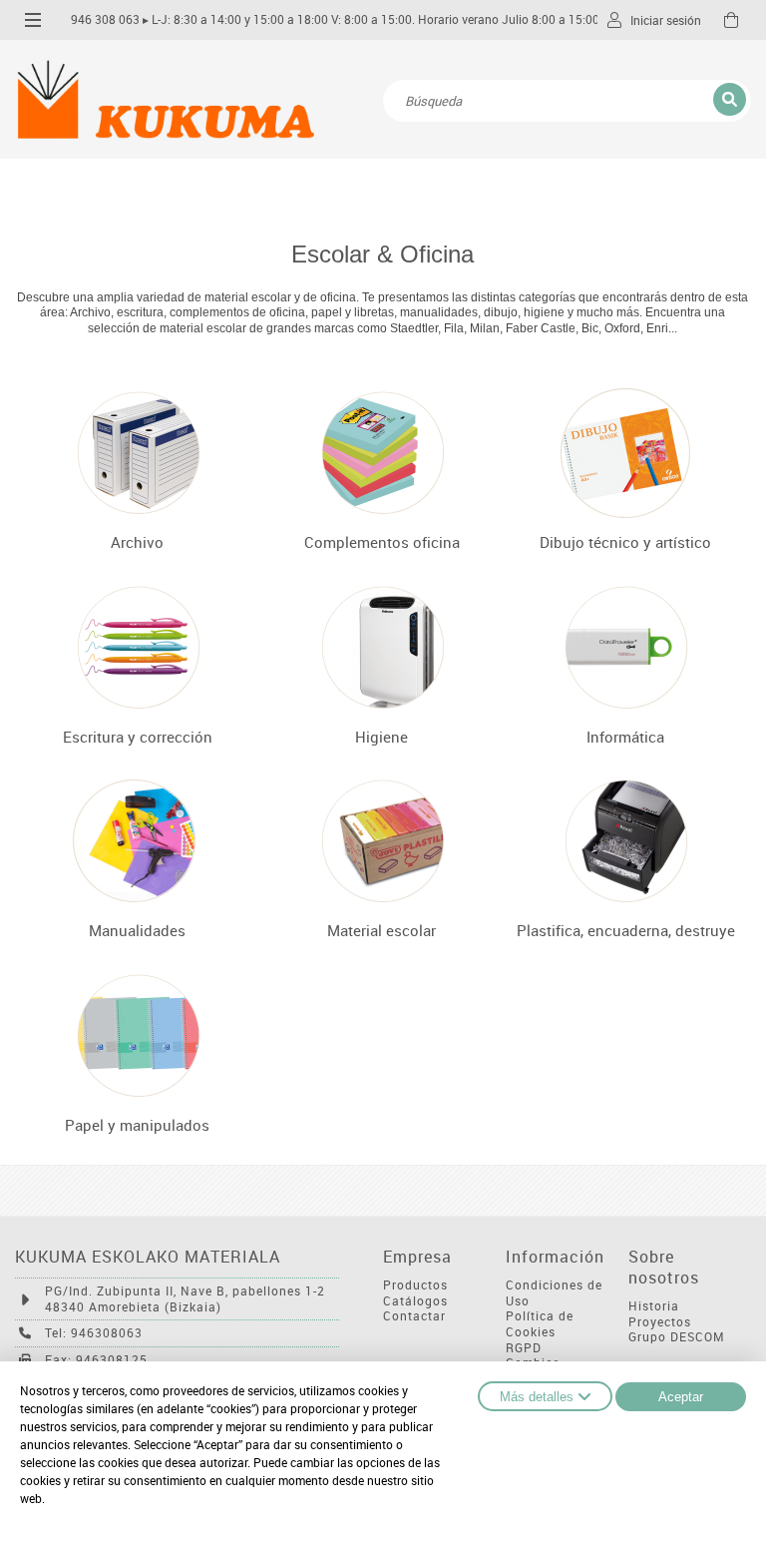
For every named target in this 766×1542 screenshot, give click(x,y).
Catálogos (415, 1300)
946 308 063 (105, 19)
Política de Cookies (540, 1323)
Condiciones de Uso (554, 1293)
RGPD (524, 1347)
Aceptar (680, 1396)
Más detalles (537, 1396)
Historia (653, 1305)
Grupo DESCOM (676, 1336)
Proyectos (659, 1321)
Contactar (414, 1315)
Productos (415, 1285)
